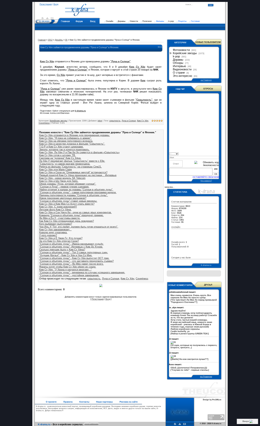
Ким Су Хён (142, 121)
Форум (79, 21)
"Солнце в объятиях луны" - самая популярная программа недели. (77, 192)
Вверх (246, 421)
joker (100, 121)
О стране (179, 72)
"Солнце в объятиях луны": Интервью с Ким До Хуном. (71, 246)
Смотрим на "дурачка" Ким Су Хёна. (60, 158)
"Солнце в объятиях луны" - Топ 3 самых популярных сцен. (73, 252)
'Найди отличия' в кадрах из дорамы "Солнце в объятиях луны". (76, 189)
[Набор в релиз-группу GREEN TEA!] (194, 322)
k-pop (176, 56)
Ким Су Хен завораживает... (55, 229)
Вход (55, 4)
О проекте (51, 402)
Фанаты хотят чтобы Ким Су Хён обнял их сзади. (67, 266)
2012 (50, 40)
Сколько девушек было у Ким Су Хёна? (62, 249)
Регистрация (46, 4)
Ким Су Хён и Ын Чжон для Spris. (58, 181)
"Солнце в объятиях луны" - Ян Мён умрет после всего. (71, 263)
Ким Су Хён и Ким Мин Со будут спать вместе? (66, 203)
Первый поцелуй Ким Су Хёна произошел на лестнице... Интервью (77, 175)
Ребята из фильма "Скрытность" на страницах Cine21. (70, 166)
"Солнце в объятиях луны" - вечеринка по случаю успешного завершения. (82, 272)
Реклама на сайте (129, 402)
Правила (68, 402)
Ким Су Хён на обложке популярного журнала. (66, 141)
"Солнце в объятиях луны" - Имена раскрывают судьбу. (71, 243)
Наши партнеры (104, 402)
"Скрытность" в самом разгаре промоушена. (64, 163)
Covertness (44, 123)
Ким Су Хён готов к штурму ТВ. (57, 155)
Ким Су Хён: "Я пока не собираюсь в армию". (65, 138)
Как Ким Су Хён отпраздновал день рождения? (66, 221)
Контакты (84, 402)
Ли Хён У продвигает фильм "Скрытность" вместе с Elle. (72, 161)
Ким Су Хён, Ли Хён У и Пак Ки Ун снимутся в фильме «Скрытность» (79, 152)
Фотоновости (181, 49)
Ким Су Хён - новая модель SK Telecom (62, 178)
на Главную (206, 80)
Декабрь (59, 40)
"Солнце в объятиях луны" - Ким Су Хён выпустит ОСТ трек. (74, 258)
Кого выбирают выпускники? (55, 223)
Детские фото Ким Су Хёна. (55, 209)
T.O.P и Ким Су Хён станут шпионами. (61, 146)
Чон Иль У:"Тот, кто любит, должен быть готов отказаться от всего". (78, 226)
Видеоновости (182, 69)
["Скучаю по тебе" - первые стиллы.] (190, 369)
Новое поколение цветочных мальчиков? (62, 198)
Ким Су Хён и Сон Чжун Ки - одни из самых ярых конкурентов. (75, 212)
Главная (65, 21)
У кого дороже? (48, 235)
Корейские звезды (58, 121)
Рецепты (182, 21)
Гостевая (195, 21)
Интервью (179, 66)
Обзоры (178, 62)
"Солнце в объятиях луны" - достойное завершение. (69, 275)
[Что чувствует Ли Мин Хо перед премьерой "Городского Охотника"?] (194, 298)
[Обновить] (217, 153)
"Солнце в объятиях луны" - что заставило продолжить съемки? (76, 261)
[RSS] (47, 18)
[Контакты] (52, 18)
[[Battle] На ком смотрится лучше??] (189, 359)
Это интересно (182, 75)
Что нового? (206, 181)
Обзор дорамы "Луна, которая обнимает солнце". (67, 183)
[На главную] (80, 14)
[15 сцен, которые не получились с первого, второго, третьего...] (194, 346)
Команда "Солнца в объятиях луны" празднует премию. (71, 215)
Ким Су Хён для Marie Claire (55, 169)
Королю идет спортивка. (53, 232)
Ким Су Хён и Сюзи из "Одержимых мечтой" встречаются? (73, 172)
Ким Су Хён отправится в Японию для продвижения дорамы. (74, 135)
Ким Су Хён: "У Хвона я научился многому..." (65, 269)
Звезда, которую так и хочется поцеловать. (64, 149)
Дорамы (178, 59)
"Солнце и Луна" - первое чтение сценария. (64, 186)
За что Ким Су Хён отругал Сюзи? (59, 241)
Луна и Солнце (129, 121)
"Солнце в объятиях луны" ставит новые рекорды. (68, 201)
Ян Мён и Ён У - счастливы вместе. (59, 218)
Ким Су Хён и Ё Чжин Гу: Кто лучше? (60, 238)
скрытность (114, 121)
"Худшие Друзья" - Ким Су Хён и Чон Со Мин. (65, 255)
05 (66, 40)
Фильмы (160, 21)
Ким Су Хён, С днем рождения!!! (58, 206)
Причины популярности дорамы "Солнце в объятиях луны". (73, 195)
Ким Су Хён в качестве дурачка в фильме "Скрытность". (72, 143)
